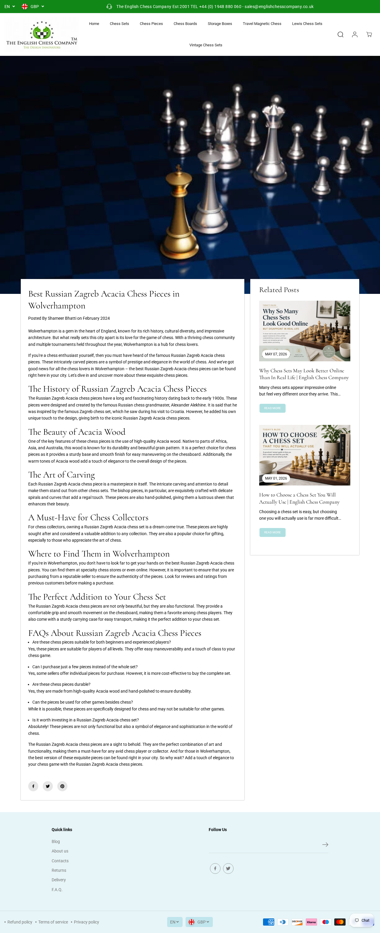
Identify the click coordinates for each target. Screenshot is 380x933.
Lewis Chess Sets (307, 23)
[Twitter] (48, 786)
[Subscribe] (325, 845)
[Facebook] (33, 786)
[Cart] (369, 34)
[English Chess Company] (41, 34)
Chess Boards (185, 23)
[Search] (340, 34)
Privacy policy (86, 922)
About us (60, 851)
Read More (272, 408)
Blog (56, 841)
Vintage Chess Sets (205, 45)
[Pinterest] (62, 786)
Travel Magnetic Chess (262, 23)
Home (94, 23)
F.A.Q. (57, 889)
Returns (59, 870)
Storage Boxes (220, 23)
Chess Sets (119, 23)
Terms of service (53, 922)
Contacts (60, 860)
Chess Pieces (151, 23)
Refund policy (19, 922)
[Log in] (354, 34)
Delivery (59, 879)
